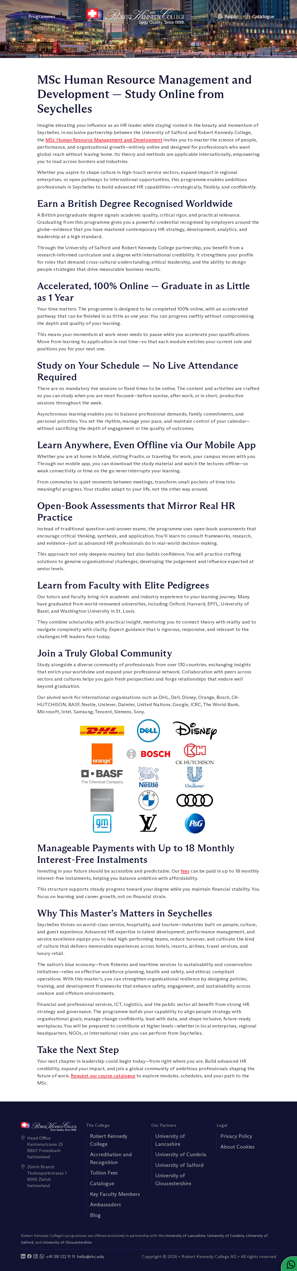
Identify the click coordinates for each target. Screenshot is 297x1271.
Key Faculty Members (115, 1194)
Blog (95, 1215)
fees (185, 871)
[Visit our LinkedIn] (23, 1256)
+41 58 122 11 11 (60, 1256)
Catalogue (102, 1183)
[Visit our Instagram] (35, 1256)
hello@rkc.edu (90, 1256)
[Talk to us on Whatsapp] (42, 1256)
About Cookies (237, 1146)
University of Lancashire (185, 1235)
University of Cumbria (180, 1154)
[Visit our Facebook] (29, 1256)
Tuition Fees (104, 1172)
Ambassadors (105, 1204)
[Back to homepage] (135, 16)
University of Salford (179, 1165)
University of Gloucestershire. (67, 1242)
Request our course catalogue (103, 1076)
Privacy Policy (236, 1136)
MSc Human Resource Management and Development (103, 140)
